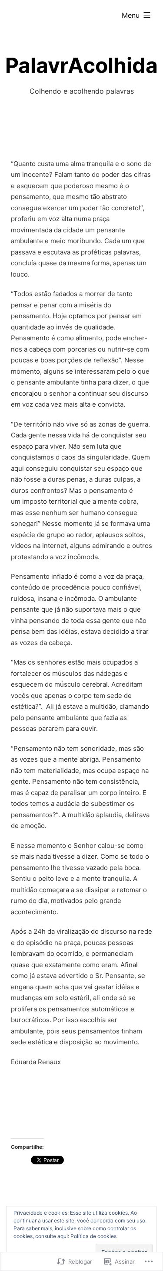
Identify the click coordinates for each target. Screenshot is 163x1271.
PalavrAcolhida (81, 65)
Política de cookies (93, 1236)
